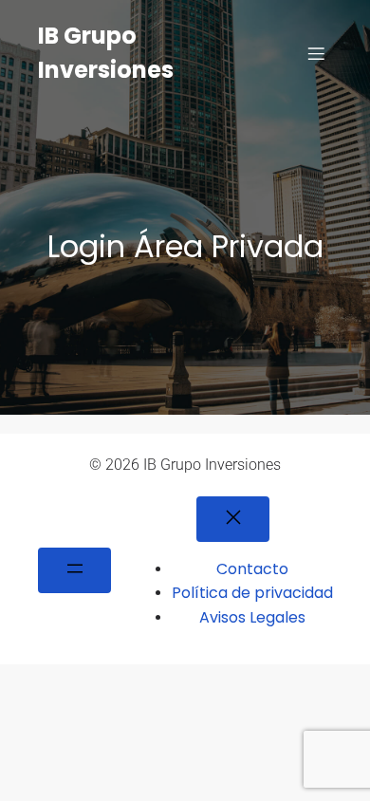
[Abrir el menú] (74, 570)
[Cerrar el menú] (232, 519)
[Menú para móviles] (316, 53)
